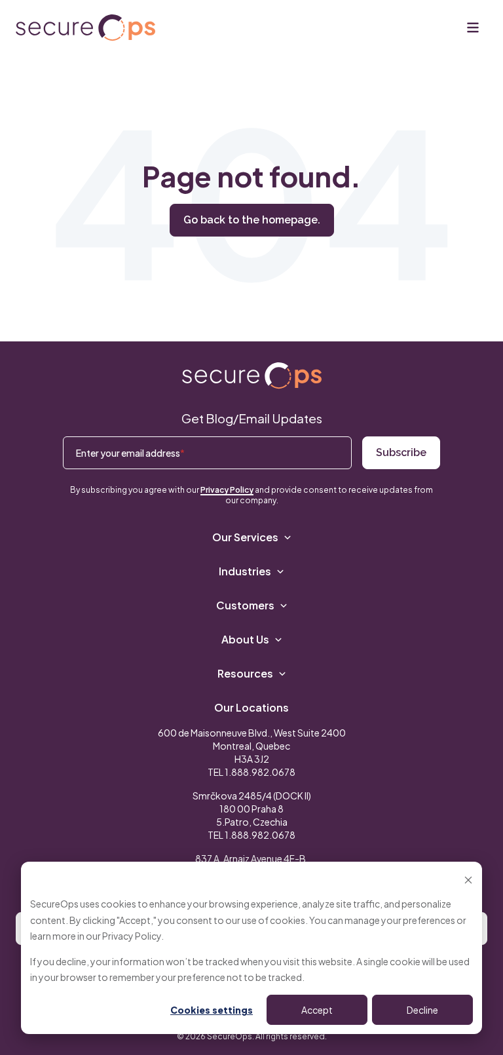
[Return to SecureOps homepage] (252, 375)
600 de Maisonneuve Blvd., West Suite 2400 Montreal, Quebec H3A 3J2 (252, 746)
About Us (245, 639)
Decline (422, 1010)
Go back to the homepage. (251, 220)
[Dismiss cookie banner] (468, 879)
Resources (245, 673)
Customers (245, 605)
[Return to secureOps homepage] (85, 27)
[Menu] (472, 27)
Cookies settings (211, 1010)
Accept (317, 1010)
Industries (245, 571)
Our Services (245, 537)
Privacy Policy (131, 936)
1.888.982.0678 (260, 772)
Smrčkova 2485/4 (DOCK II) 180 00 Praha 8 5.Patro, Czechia (252, 809)
